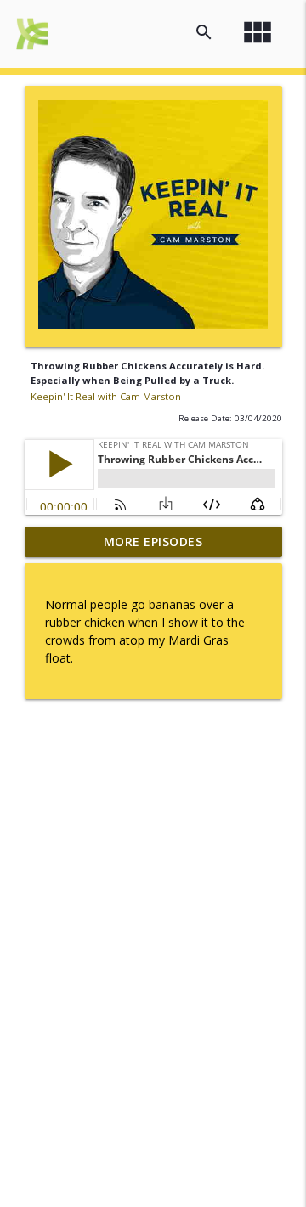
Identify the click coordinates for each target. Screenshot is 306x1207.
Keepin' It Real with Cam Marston (106, 396)
